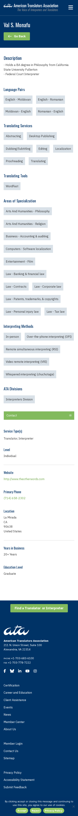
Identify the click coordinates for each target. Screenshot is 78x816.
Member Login (13, 743)
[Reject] (73, 806)
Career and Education (18, 692)
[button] (70, 415)
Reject (36, 810)
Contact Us (11, 751)
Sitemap (9, 758)
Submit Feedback (15, 787)
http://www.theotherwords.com (24, 479)
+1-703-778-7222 (19, 662)
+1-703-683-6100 (22, 658)
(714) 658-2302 (15, 498)
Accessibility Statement (19, 780)
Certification (11, 685)
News (7, 714)
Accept (21, 810)
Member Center (14, 722)
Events (8, 707)
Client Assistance (15, 700)
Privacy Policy (13, 772)
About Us (10, 729)
